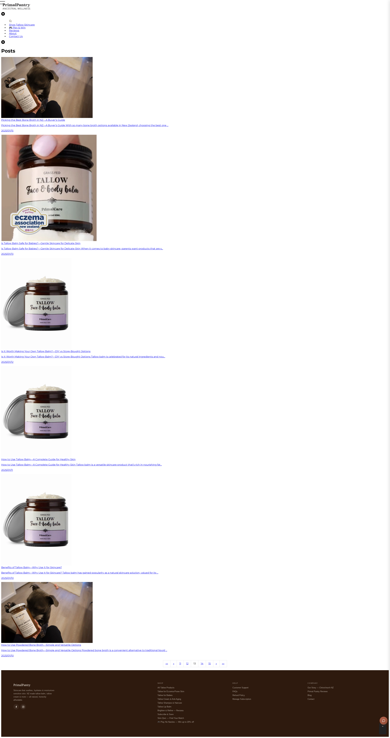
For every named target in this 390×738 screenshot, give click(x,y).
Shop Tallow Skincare (22, 24)
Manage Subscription (241, 699)
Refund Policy (238, 695)
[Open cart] (3, 14)
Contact (311, 699)
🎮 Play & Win (17, 27)
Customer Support (240, 687)
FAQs (235, 691)
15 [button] (209, 663)
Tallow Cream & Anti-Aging (169, 699)
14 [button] (202, 663)
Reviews (14, 30)
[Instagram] (23, 707)
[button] (167, 663)
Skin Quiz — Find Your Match (171, 718)
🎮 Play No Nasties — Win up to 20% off (176, 722)
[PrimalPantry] (16, 10)
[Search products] (10, 21)
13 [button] (194, 663)
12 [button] (187, 663)
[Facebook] (16, 707)
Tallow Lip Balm (164, 707)
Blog (310, 695)
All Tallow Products (166, 687)
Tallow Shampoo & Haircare (170, 703)
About (13, 33)
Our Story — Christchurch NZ (321, 687)
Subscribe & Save (166, 714)
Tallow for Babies (165, 695)
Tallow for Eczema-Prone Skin (171, 691)
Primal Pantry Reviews (318, 691)
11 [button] (180, 663)
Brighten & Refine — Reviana (170, 710)
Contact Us (16, 36)
